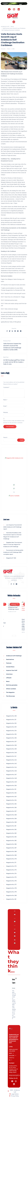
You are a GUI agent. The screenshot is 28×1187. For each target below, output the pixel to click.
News (8, 49)
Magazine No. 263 (11, 833)
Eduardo (3, 49)
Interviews (9, 674)
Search (5, 437)
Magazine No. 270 (11, 859)
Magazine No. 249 (11, 782)
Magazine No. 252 (11, 793)
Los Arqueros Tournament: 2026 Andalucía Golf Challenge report (12, 527)
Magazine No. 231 (11, 719)
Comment (6, 387)
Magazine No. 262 (11, 829)
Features (8, 663)
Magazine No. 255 (11, 804)
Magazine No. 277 (11, 884)
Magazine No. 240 (11, 752)
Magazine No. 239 (11, 749)
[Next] (15, 636)
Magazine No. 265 (11, 840)
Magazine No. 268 (11, 851)
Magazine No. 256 (11, 807)
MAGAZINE (11, 1055)
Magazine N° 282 (11, 558)
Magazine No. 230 (11, 716)
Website (5, 412)
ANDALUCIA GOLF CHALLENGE (13, 1050)
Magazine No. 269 (11, 855)
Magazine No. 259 (11, 818)
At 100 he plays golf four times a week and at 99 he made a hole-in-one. (13, 362)
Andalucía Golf (12, 611)
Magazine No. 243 (11, 763)
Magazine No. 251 (11, 789)
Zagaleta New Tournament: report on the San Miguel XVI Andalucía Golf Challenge (12, 544)
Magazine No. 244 (11, 767)
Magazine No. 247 (11, 774)
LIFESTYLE (11, 1057)
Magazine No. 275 (11, 877)
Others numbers (11, 688)
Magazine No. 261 (11, 826)
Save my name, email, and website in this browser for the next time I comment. (13, 421)
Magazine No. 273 (11, 870)
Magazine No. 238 (11, 745)
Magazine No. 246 (11, 771)
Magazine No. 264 (11, 837)
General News (10, 666)
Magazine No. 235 (11, 734)
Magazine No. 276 (11, 880)
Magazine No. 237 (11, 741)
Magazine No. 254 (11, 800)
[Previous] (13, 636)
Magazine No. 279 (11, 892)
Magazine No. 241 (11, 756)
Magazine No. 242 (11, 760)
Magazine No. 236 (11, 738)
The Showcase (10, 696)
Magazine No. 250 (11, 785)
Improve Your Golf (11, 670)
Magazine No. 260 (11, 822)
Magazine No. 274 (11, 873)
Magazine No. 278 (11, 888)
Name (5, 399)
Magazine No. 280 (11, 895)
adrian (23, 632)
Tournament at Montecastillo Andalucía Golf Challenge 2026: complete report (13, 552)
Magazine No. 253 (11, 796)
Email (5, 406)
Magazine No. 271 (11, 862)
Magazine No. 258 (11, 815)
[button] (14, 22)
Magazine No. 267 (11, 848)
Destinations (10, 659)
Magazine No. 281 (11, 899)
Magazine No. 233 (11, 727)
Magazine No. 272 (11, 866)
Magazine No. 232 (11, 723)
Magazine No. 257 (11, 811)
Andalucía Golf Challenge (14, 604)
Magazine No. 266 (11, 844)
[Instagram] (14, 9)
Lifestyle (8, 677)
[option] (14, 606)
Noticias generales (11, 685)
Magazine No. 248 (11, 778)
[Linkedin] (18, 9)
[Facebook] (9, 9)
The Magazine (10, 692)
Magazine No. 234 (11, 730)
